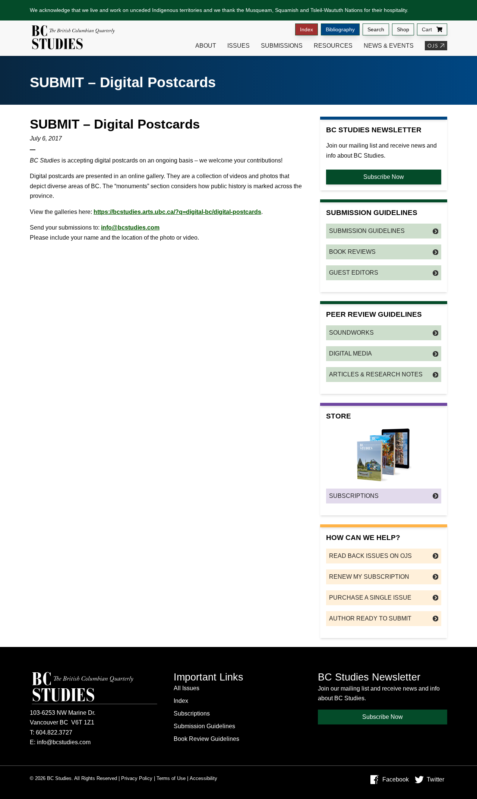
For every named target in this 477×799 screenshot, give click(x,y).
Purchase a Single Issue (370, 597)
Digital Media (350, 353)
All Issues (186, 688)
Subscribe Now (383, 177)
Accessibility (203, 778)
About (205, 45)
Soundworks (351, 332)
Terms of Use (171, 778)
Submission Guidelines (367, 231)
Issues (238, 45)
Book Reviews (352, 252)
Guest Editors (353, 272)
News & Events (389, 45)
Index (306, 29)
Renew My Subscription (369, 577)
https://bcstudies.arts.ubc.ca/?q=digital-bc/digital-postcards (177, 212)
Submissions (282, 45)
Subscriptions (354, 496)
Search (375, 29)
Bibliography (340, 29)
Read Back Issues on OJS (370, 556)
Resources (333, 45)
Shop (403, 29)
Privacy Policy (136, 778)
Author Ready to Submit (370, 618)
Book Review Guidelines (206, 739)
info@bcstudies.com (130, 227)
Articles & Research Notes (376, 374)
